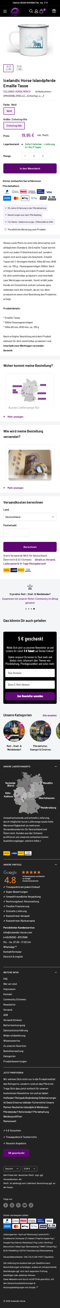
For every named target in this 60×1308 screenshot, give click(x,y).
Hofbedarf (9, 1097)
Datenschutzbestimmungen (20, 1283)
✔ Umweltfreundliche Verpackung (22, 896)
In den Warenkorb (30, 168)
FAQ (5, 978)
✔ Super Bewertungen (15, 891)
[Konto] (36, 11)
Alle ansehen (50, 715)
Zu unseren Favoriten (14, 1045)
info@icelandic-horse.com (17, 932)
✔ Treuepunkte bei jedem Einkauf (21, 886)
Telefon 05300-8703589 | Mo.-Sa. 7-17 (30, 2)
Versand (7, 1009)
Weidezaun (42, 1107)
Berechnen (30, 546)
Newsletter (9, 1004)
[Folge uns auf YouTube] (24, 1205)
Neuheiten (17, 1107)
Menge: (7, 155)
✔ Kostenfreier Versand (16, 915)
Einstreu (17, 1102)
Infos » (37, 840)
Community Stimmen (14, 999)
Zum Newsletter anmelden (30, 696)
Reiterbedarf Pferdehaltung (33, 1111)
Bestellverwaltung (13, 1050)
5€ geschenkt (16, 1152)
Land (6, 509)
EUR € (27, 1168)
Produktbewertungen (15, 1061)
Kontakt (7, 994)
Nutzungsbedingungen (13, 1287)
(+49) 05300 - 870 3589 (15, 937)
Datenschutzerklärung (15, 1030)
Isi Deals (7, 1102)
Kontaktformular (12, 951)
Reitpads (20, 1097)
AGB (5, 1014)
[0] (42, 11)
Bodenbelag (32, 1097)
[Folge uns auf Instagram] (12, 1205)
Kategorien (9, 1056)
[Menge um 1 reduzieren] (25, 155)
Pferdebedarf (10, 1111)
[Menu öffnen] (5, 11)
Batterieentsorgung (14, 1025)
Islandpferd (30, 1107)
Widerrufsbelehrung (14, 1035)
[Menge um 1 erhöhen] (42, 155)
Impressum (9, 988)
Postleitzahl (9, 525)
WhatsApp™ (10, 946)
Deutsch (9, 1168)
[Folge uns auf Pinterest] (18, 1205)
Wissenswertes (11, 1040)
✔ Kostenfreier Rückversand (19, 920)
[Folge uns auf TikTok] (31, 1205)
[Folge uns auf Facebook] (5, 1205)
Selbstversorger (47, 1097)
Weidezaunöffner (12, 1116)
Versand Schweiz (12, 1019)
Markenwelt (9, 1121)
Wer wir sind (10, 983)
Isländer (27, 1102)
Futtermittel (39, 1102)
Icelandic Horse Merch (16, 91)
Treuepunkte (13, 1136)
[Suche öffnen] (31, 11)
